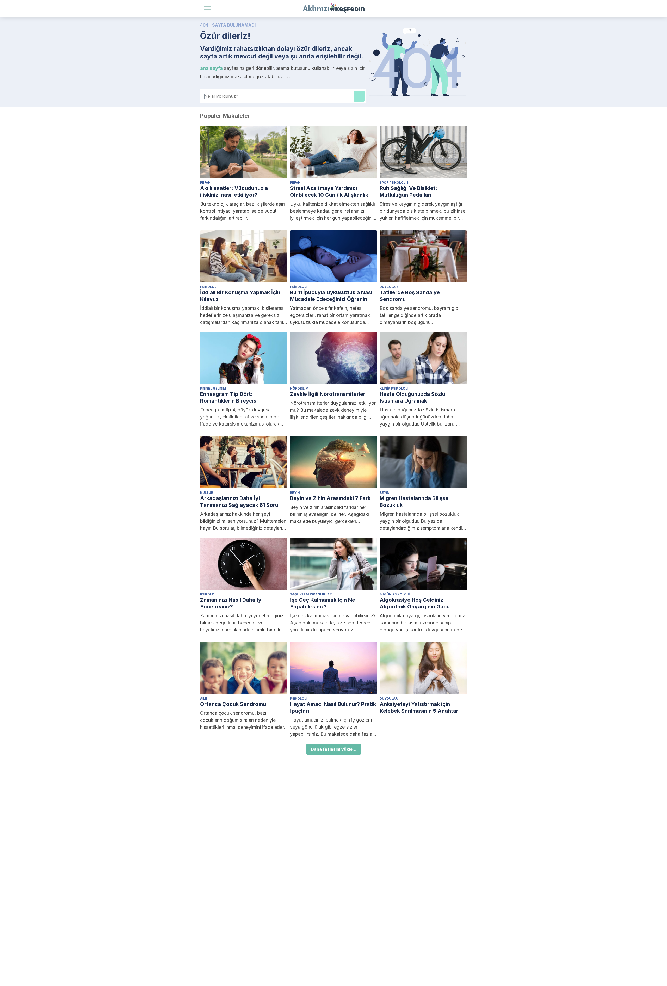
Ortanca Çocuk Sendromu (233, 704)
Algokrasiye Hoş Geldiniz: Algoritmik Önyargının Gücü (415, 603)
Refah (205, 182)
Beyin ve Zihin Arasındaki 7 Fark (330, 498)
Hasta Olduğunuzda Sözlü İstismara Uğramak (412, 397)
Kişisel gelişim (213, 388)
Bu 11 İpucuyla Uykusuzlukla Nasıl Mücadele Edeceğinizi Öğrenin (332, 295)
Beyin (295, 493)
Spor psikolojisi (394, 182)
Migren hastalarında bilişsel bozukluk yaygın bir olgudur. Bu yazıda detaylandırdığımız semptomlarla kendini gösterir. (423, 521)
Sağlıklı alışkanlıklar (311, 594)
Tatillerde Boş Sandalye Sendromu (410, 295)
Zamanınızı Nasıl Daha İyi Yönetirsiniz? (231, 603)
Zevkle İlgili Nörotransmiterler (327, 394)
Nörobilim (299, 388)
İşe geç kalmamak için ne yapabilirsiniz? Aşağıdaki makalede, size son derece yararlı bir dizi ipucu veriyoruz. (333, 622)
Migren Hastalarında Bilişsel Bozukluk (415, 501)
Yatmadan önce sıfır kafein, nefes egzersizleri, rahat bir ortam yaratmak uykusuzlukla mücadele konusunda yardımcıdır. (330, 315)
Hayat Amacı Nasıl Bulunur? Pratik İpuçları (333, 707)
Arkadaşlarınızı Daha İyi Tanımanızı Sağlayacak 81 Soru (239, 501)
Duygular (389, 287)
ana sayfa (211, 68)
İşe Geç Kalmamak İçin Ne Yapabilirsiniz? (322, 603)
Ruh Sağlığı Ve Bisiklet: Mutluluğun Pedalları (408, 191)
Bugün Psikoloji (395, 594)
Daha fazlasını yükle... (333, 749)
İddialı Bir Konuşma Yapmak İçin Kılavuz (240, 295)
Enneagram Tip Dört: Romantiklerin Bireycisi (229, 397)
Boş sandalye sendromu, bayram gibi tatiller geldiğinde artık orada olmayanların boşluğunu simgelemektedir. (419, 315)
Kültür (206, 493)
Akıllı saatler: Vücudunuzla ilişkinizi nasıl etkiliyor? (234, 191)
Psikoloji (208, 287)
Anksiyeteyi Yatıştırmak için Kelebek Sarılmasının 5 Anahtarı (420, 707)
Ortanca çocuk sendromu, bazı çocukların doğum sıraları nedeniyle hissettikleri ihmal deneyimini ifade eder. (242, 720)
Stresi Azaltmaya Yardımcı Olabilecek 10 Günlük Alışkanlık (329, 191)
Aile (203, 698)
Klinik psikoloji (394, 388)
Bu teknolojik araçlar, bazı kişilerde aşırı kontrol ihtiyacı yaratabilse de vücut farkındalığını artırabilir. (242, 211)
